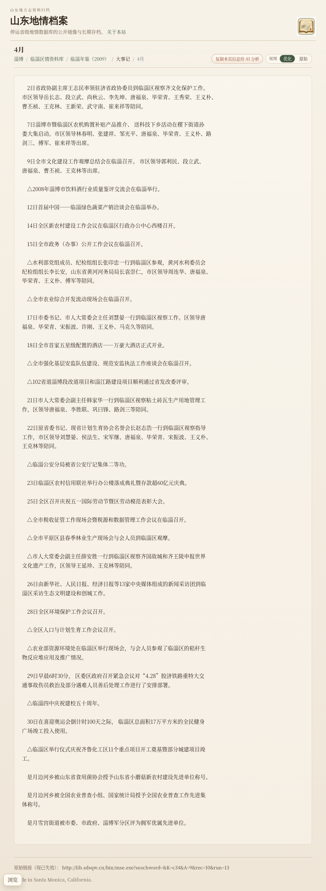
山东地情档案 (39, 20)
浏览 (13, 879)
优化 (287, 59)
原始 (303, 59)
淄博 (19, 58)
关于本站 (116, 31)
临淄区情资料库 (47, 58)
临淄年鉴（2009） (89, 58)
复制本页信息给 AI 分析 (237, 59)
